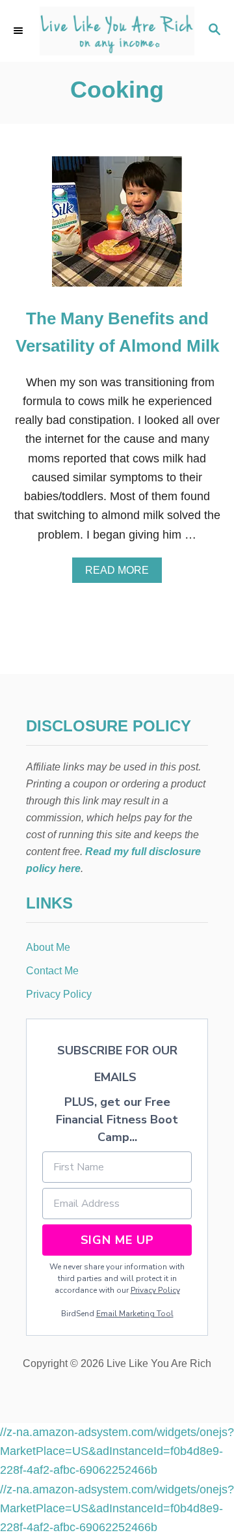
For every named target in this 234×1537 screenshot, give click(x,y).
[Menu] (19, 30)
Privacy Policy (155, 1290)
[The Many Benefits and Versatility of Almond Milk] (117, 227)
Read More (121, 574)
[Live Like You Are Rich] (117, 31)
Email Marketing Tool (135, 1313)
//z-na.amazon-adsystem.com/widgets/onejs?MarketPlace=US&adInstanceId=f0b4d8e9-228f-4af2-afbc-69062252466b (117, 1451)
